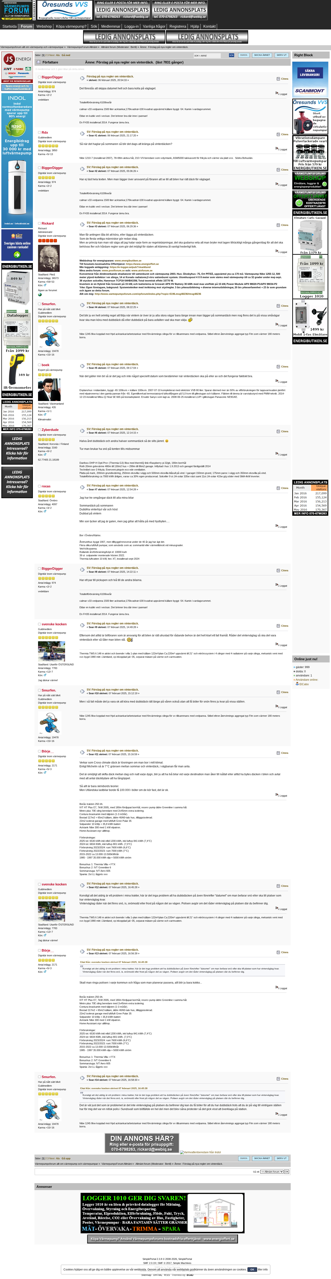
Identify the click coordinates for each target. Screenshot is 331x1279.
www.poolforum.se (113, 270)
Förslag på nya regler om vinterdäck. (110, 76)
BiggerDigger (52, 77)
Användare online (306, 679)
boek (45, 365)
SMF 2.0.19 (149, 1263)
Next (51, 55)
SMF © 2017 (165, 1263)
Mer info (263, 1269)
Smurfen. (49, 304)
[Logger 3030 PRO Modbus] (162, 1213)
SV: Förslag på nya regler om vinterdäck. (113, 131)
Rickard (48, 223)
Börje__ (48, 751)
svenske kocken (54, 624)
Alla (58, 55)
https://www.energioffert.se (142, 264)
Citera (284, 78)
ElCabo (304, 684)
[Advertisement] (237, 10)
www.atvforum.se (141, 270)
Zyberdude (50, 430)
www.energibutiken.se (128, 260)
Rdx (45, 132)
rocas (46, 486)
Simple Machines (182, 1263)
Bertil (133, 47)
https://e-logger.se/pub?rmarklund (130, 267)
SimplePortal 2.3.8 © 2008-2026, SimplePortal (167, 1259)
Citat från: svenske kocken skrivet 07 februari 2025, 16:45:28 (113, 962)
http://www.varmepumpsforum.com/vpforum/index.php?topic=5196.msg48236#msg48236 (148, 294)
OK (252, 1269)
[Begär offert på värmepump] (162, 1238)
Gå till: (256, 1172)
